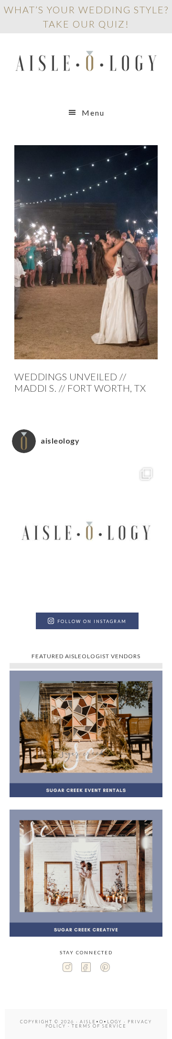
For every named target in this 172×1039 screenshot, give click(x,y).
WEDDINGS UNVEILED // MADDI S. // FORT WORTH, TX (80, 382)
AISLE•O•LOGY (86, 63)
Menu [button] (93, 112)
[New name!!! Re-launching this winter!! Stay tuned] (86, 534)
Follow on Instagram (92, 621)
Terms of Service (99, 1026)
